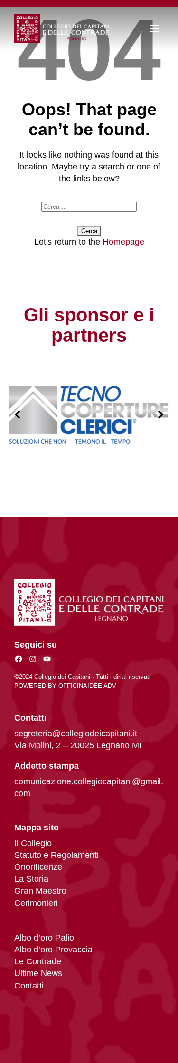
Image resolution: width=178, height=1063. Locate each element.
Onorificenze (38, 867)
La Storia (31, 879)
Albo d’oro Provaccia (53, 949)
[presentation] (17, 415)
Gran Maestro (40, 890)
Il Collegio (33, 843)
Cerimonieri (36, 903)
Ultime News (38, 973)
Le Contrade (37, 961)
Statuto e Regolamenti (56, 855)
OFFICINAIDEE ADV (87, 685)
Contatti (29, 985)
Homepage (123, 241)
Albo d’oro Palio (44, 937)
